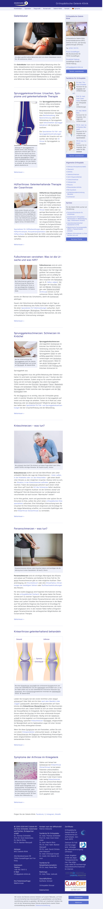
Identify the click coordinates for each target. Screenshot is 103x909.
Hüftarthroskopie (20, 232)
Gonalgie (47, 721)
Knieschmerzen (20, 473)
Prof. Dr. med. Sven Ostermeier (80, 98)
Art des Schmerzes (40, 487)
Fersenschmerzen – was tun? (30, 528)
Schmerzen (36, 69)
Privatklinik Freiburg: (73, 59)
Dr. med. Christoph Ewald (49, 854)
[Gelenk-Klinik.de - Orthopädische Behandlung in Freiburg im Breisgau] (21, 3)
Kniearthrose (25, 685)
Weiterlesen (38, 172)
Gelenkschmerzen (73, 174)
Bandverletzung (45, 118)
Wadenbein (59, 384)
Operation (27, 8)
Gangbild (35, 382)
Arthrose (17, 147)
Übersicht (70, 169)
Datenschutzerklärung (43, 905)
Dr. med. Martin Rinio (47, 842)
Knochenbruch (32, 583)
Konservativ (47, 8)
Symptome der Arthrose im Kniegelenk (36, 757)
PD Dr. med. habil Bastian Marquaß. (81, 127)
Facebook (40, 814)
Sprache (77, 8)
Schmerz (18, 787)
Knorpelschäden (54, 774)
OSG (52, 354)
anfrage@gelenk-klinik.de (74, 67)
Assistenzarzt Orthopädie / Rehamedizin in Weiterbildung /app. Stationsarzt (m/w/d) (77, 218)
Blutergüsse (35, 310)
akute (45, 363)
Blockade (20, 365)
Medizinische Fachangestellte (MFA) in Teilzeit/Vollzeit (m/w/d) (77, 229)
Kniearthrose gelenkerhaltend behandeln (37, 631)
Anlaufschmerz (34, 403)
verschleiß (33, 685)
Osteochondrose (72, 179)
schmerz (58, 74)
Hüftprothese (19, 234)
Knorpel (50, 685)
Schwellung (48, 69)
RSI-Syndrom (71, 190)
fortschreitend (50, 195)
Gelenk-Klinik (57, 8)
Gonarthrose (40, 706)
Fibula (17, 387)
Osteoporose (71, 182)
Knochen (53, 285)
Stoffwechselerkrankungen (52, 585)
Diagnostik (37, 8)
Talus (31, 157)
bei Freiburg (25, 858)
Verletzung (51, 363)
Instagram (50, 814)
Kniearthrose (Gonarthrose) (28, 511)
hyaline (17, 783)
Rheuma (70, 185)
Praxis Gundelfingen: (73, 52)
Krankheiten (18, 8)
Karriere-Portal (76, 239)
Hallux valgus (52, 282)
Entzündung (33, 74)
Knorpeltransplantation (36, 232)
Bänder (48, 287)
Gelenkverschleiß (53, 289)
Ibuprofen (55, 77)
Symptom (54, 125)
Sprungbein (24, 157)
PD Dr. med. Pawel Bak (48, 867)
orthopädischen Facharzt (29, 594)
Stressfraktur (51, 583)
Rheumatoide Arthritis (74, 187)
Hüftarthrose (19, 212)
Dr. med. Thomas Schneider (49, 836)
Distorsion (47, 361)
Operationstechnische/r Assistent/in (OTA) (75, 224)
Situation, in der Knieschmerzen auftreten (32, 482)
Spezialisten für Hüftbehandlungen (27, 229)
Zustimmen (79, 897)
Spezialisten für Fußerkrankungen (34, 308)
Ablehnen (78, 902)
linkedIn (58, 814)
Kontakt (67, 8)
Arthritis (69, 172)
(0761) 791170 (73, 48)
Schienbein (28, 387)
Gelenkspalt (41, 687)
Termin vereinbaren (76, 71)
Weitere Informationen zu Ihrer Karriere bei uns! (77, 234)
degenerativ (48, 200)
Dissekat (58, 113)
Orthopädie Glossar (46, 885)
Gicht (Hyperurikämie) (74, 177)
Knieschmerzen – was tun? (29, 425)
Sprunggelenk (27, 147)
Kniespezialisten (28, 732)
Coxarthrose (56, 193)
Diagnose (23, 396)
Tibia (35, 387)
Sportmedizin (80, 137)
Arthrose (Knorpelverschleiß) (76, 166)
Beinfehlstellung (49, 115)
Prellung (55, 366)
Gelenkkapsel (56, 691)
